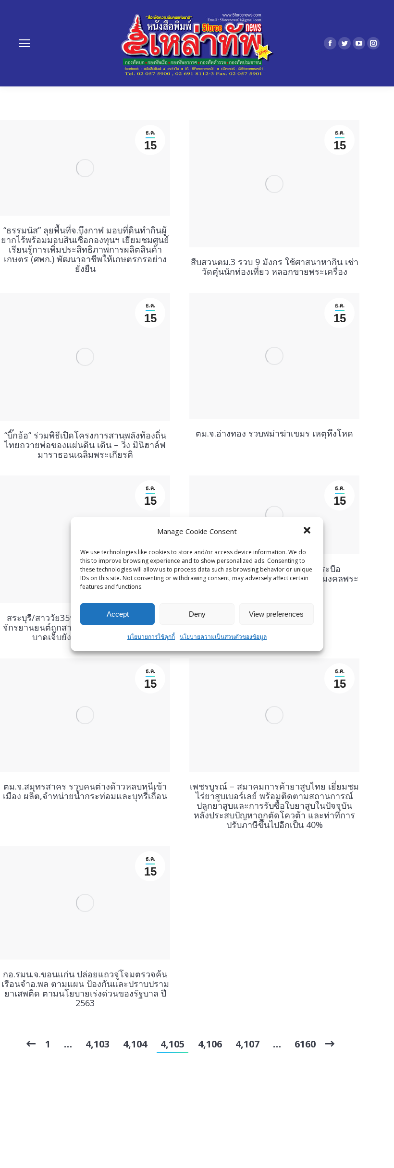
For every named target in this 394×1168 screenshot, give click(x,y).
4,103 (98, 1043)
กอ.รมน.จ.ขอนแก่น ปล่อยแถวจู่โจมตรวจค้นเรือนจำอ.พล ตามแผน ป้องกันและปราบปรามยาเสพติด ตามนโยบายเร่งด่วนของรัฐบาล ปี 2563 (85, 988)
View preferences (276, 614)
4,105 (172, 1043)
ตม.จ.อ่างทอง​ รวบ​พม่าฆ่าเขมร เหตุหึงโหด (274, 433)
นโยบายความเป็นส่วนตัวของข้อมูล (223, 637)
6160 (305, 1043)
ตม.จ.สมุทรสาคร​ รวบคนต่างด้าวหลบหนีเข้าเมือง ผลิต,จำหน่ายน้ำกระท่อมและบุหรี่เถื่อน (85, 791)
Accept (118, 614)
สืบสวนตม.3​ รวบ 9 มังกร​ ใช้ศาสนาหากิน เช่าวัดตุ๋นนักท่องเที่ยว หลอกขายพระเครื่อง (274, 266)
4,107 (247, 1043)
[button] (308, 531)
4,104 (135, 1043)
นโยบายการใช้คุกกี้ (151, 637)
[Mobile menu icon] (24, 43)
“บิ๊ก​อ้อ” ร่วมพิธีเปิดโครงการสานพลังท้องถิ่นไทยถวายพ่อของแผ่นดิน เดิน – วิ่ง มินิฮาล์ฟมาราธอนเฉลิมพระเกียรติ (85, 444)
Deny (197, 614)
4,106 (210, 1043)
